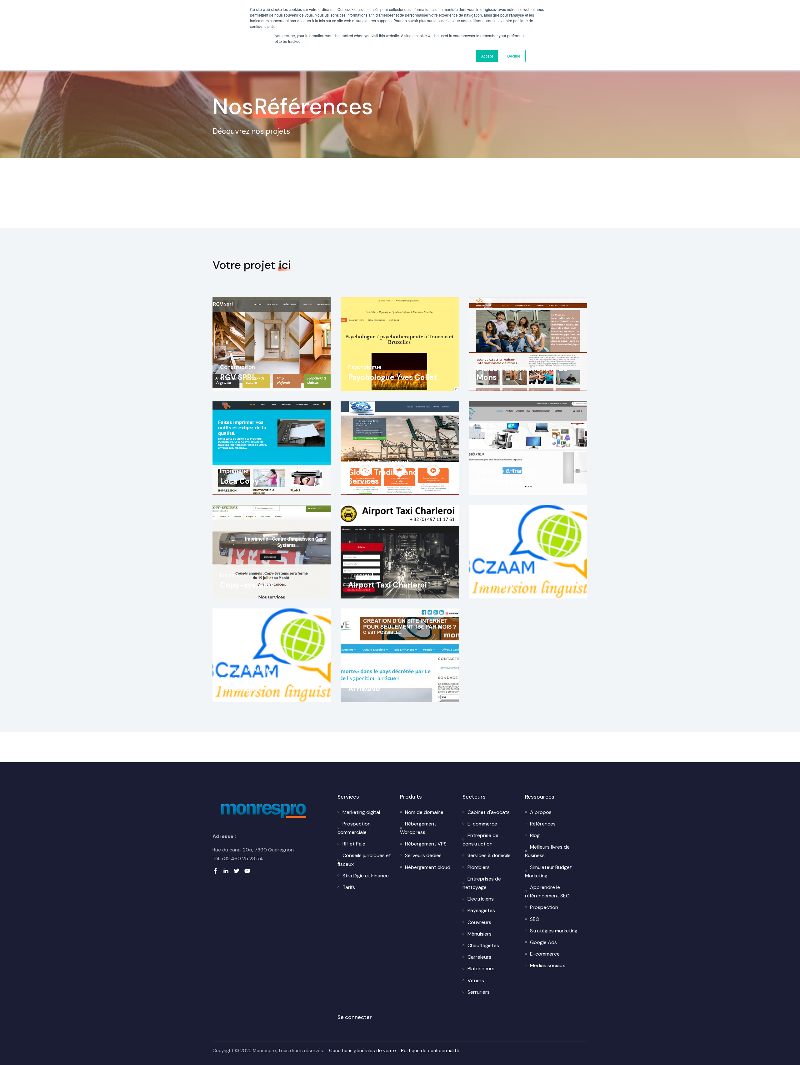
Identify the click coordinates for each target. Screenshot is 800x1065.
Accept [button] (487, 55)
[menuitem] (361, 812)
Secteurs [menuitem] (474, 796)
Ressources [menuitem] (539, 796)
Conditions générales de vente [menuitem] (362, 1050)
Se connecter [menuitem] (355, 1017)
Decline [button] (513, 55)
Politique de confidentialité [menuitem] (430, 1050)
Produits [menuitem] (411, 796)
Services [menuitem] (348, 796)
